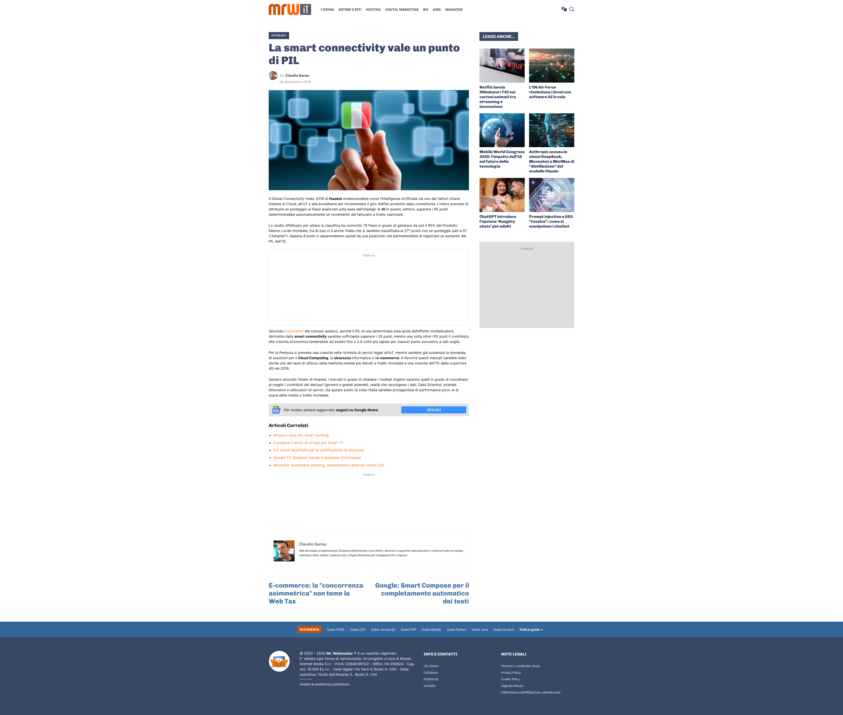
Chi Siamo (431, 666)
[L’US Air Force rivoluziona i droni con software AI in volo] (551, 66)
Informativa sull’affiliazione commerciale (530, 692)
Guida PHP (408, 629)
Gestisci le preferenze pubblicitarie (324, 684)
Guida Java (480, 629)
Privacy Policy (511, 672)
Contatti (429, 686)
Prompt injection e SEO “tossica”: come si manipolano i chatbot (551, 221)
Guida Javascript (383, 629)
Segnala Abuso (512, 686)
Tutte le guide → (531, 629)
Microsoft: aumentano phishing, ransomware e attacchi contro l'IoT (329, 465)
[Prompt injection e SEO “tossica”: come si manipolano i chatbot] (551, 195)
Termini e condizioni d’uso (520, 666)
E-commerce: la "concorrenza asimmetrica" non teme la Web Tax (316, 593)
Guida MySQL (431, 629)
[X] (424, 75)
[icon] (564, 9)
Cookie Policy (510, 679)
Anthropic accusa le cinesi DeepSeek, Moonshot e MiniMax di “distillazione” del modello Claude (551, 161)
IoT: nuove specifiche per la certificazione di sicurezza (318, 450)
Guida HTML (336, 629)
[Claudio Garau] (274, 75)
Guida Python (456, 629)
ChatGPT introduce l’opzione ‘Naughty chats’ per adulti (497, 221)
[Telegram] (454, 75)
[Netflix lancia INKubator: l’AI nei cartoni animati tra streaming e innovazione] (502, 66)
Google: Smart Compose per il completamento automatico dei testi (422, 593)
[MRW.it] (290, 9)
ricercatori (295, 331)
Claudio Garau (297, 75)
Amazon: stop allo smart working (301, 435)
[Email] (464, 75)
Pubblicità (431, 679)
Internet (278, 35)
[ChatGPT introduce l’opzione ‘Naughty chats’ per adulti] (502, 195)
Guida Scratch (504, 629)
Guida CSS (358, 629)
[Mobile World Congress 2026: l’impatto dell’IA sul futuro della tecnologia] (502, 130)
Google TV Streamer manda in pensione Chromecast (317, 457)
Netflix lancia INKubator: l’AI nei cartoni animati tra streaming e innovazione (497, 97)
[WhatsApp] (444, 75)
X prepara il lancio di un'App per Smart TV (308, 442)
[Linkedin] (434, 75)
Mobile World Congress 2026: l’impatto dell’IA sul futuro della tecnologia (502, 159)
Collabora (431, 672)
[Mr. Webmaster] (279, 661)
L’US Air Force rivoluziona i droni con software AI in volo (550, 92)
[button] (571, 9)
